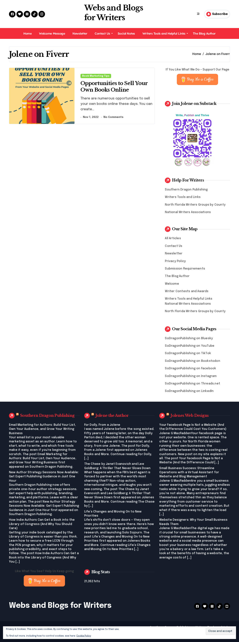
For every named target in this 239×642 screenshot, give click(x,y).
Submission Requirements (185, 268)
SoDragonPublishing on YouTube (189, 345)
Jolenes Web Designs (189, 415)
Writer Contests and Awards (186, 291)
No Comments (113, 117)
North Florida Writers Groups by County (195, 204)
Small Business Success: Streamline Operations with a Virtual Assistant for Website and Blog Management (189, 472)
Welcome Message (52, 33)
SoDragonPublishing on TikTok (188, 353)
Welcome (172, 283)
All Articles (173, 238)
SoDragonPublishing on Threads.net (192, 383)
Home (27, 33)
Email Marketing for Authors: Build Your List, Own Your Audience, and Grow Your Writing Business (42, 429)
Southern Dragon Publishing (186, 189)
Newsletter (79, 33)
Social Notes (126, 33)
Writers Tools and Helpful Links (163, 33)
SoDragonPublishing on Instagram (191, 376)
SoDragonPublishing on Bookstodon (192, 361)
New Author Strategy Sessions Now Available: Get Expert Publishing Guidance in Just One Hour (44, 476)
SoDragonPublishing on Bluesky (189, 338)
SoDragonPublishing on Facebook (190, 368)
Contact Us (102, 33)
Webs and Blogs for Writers (60, 605)
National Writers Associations (188, 212)
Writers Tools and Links (183, 197)
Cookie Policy (83, 636)
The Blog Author (204, 33)
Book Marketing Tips (95, 76)
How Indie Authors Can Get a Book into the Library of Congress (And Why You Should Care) (42, 524)
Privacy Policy (175, 261)
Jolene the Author (112, 415)
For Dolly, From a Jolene (102, 425)
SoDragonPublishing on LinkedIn (189, 391)
